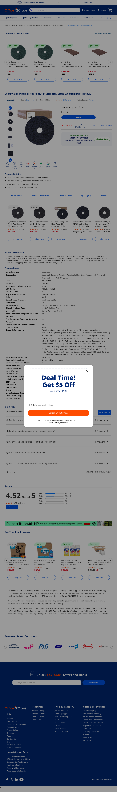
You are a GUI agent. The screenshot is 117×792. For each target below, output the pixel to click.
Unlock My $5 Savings (58, 413)
